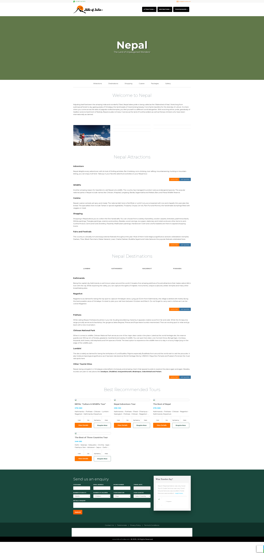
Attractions (97, 83)
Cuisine (141, 83)
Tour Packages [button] (181, 9)
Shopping (128, 83)
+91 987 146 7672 (80, 1)
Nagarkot (147, 268)
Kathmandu (116, 268)
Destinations (113, 83)
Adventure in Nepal (91, 135)
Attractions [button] (149, 9)
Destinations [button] (164, 9)
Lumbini (86, 268)
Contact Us (109, 525)
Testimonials (122, 525)
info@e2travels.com (185, 1)
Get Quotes (185, 179)
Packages (155, 83)
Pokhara (177, 268)
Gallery (168, 83)
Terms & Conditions (151, 525)
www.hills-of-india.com (121, 539)
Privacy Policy (135, 525)
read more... (179, 493)
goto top (174, 179)
